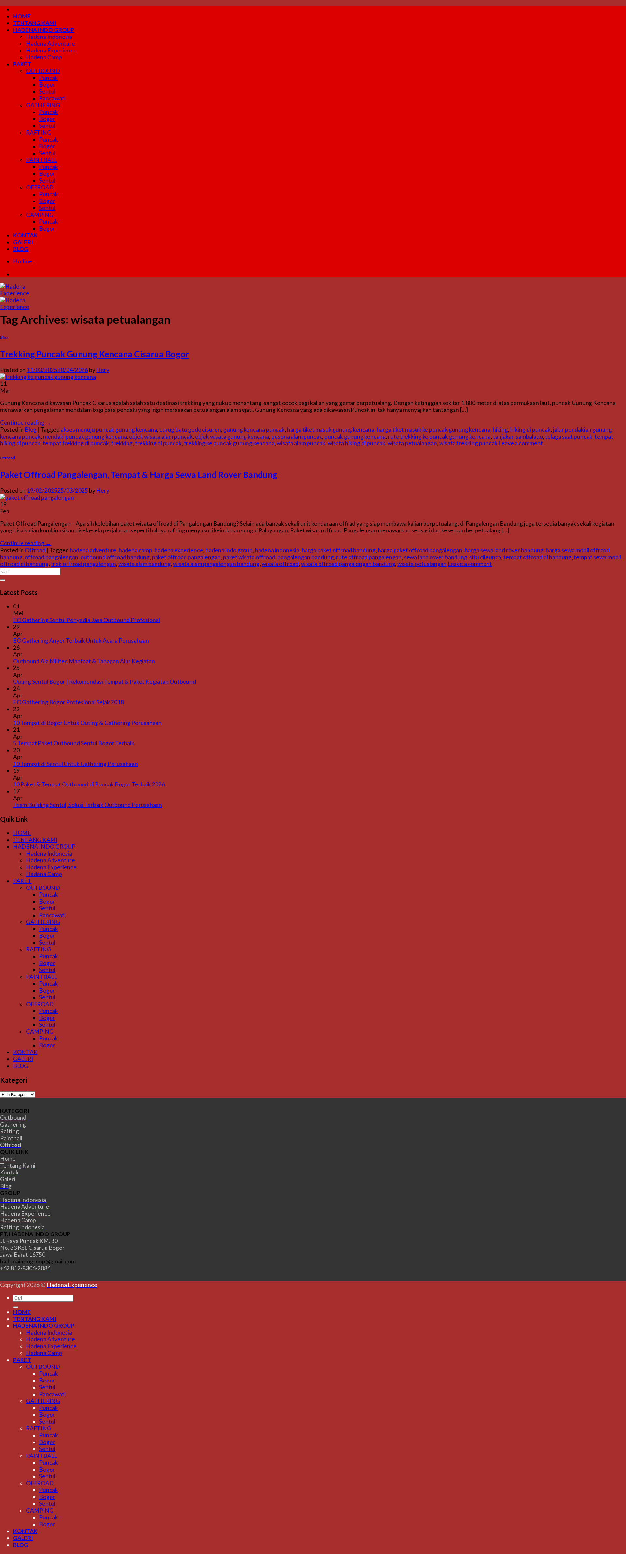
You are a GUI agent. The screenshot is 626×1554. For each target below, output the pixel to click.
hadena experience (179, 550)
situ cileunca (485, 557)
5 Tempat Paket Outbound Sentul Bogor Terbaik (73, 743)
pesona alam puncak (296, 436)
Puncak (48, 77)
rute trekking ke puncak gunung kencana (439, 436)
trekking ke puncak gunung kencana (229, 443)
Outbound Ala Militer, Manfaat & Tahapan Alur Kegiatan (84, 661)
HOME (22, 16)
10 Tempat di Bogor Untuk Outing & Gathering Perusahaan (87, 722)
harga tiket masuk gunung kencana (330, 429)
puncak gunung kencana (355, 436)
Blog (4, 337)
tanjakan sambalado (518, 436)
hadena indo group (229, 550)
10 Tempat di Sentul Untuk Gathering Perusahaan (75, 763)
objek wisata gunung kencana (232, 436)
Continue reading (25, 422)
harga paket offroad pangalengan (420, 550)
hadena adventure (93, 550)
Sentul (47, 91)
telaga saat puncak (568, 436)
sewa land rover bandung (435, 557)
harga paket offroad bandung (339, 550)
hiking (500, 429)
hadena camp (135, 550)
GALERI (23, 242)
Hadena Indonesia (49, 36)
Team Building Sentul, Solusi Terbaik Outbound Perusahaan (87, 804)
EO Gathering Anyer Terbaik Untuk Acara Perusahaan (81, 640)
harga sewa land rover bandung (504, 550)
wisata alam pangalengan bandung (216, 563)
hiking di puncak (530, 429)
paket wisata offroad (249, 557)
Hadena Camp (44, 57)
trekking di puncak (158, 443)
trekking (122, 443)
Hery (102, 369)
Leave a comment (521, 443)
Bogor (47, 84)
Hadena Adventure (50, 43)
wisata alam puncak (301, 443)
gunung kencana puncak (254, 429)
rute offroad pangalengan (369, 557)
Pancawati (52, 98)
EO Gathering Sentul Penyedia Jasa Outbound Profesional (86, 620)
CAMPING (39, 214)
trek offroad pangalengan (83, 563)
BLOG (20, 249)
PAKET (22, 64)
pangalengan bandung (305, 557)
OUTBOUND (43, 70)
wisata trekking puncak (468, 443)
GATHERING (43, 105)
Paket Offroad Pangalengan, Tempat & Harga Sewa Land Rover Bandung (138, 475)
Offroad (7, 458)
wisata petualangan (412, 443)
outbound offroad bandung (115, 557)
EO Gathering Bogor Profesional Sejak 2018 (68, 702)
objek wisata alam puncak (161, 436)
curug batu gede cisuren (190, 429)
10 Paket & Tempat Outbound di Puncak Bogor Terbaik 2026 (89, 784)
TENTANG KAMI (34, 23)
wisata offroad (280, 563)
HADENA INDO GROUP (43, 29)
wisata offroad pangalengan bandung (348, 563)
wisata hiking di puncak (356, 443)
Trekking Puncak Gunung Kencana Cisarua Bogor (94, 354)
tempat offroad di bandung (537, 557)
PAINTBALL (41, 160)
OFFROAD (40, 187)
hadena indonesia (277, 550)
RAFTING (38, 132)
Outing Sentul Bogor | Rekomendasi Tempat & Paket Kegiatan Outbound (104, 681)
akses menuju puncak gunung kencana (109, 429)
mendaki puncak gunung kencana (85, 436)
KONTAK (25, 235)
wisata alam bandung (144, 563)
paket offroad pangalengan (186, 557)
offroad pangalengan (51, 557)
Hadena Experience (51, 50)
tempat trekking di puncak (76, 443)
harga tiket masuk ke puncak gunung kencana (433, 429)
